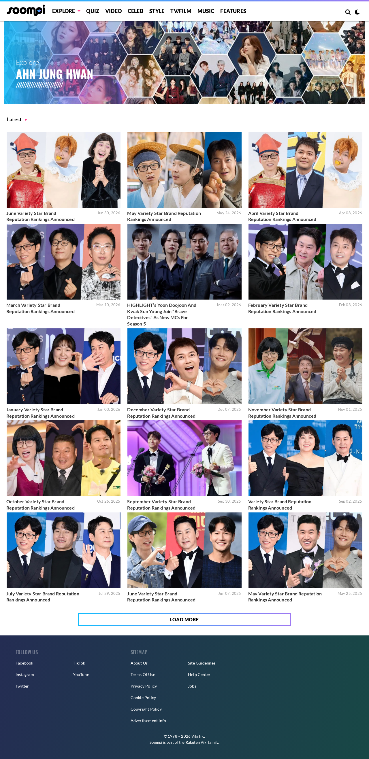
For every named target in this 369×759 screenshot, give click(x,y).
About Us (139, 662)
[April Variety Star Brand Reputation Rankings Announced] (305, 170)
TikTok (79, 662)
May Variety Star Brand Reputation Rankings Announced (164, 216)
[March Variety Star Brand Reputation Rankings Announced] (64, 262)
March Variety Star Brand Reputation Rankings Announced (40, 308)
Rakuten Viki (196, 742)
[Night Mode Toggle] (357, 12)
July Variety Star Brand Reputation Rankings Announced (42, 597)
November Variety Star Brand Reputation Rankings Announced (282, 413)
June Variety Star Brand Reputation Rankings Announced (40, 216)
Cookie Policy (143, 697)
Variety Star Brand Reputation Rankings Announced (280, 504)
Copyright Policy (146, 709)
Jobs (192, 686)
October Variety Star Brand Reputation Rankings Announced (40, 504)
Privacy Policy (144, 686)
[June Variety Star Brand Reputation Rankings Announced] (64, 170)
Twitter (22, 686)
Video (113, 11)
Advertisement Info (148, 720)
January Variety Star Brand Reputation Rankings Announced (40, 413)
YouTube (81, 674)
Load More (184, 619)
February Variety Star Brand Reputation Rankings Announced (282, 308)
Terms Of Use (143, 674)
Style (157, 11)
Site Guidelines (201, 662)
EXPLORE (63, 11)
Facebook (24, 662)
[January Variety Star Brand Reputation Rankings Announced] (64, 366)
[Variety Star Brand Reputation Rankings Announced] (305, 458)
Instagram (25, 674)
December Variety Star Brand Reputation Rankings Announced (161, 413)
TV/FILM (180, 11)
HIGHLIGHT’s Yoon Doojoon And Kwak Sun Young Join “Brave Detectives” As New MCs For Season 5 (161, 314)
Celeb (135, 11)
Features (233, 11)
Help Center (199, 674)
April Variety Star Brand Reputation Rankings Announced (282, 216)
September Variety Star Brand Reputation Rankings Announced (161, 504)
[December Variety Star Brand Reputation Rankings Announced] (184, 366)
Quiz (92, 11)
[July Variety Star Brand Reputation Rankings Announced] (64, 550)
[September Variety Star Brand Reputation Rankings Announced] (184, 458)
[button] (17, 119)
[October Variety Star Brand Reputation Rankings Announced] (64, 458)
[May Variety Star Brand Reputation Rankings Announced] (184, 170)
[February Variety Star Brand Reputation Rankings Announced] (305, 262)
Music (205, 11)
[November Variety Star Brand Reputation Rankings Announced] (305, 366)
